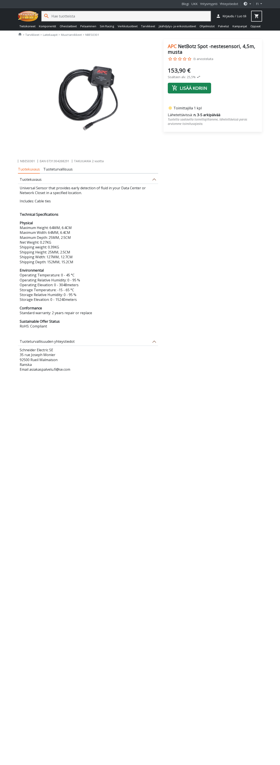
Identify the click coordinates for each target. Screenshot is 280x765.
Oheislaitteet (68, 26)
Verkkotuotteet (128, 26)
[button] (247, 4)
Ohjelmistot (207, 26)
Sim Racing (107, 26)
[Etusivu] (28, 16)
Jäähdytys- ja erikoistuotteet (177, 26)
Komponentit (47, 26)
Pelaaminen (88, 26)
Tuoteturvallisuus (58, 169)
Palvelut (223, 26)
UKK (194, 4)
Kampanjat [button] (240, 26)
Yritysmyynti (208, 4)
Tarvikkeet (148, 26)
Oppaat (255, 26)
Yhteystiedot (229, 4)
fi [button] (257, 4)
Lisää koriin (189, 88)
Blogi (185, 4)
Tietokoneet (27, 26)
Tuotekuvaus (29, 169)
